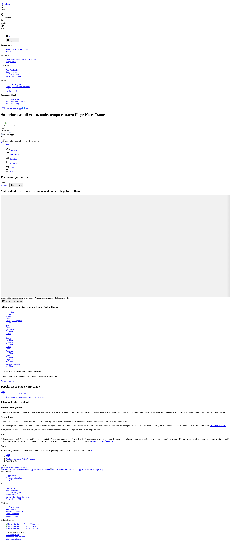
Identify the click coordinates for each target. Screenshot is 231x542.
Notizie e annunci (12, 89)
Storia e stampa (11, 72)
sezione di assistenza (218, 426)
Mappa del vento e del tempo (17, 49)
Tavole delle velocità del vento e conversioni (22, 60)
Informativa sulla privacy (15, 101)
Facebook (28, 109)
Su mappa (6, 144)
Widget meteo (11, 62)
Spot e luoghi (11, 51)
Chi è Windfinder (12, 74)
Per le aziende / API (13, 76)
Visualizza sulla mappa (13, 109)
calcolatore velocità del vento (102, 441)
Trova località (9, 382)
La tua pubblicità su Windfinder (18, 87)
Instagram (35, 526)
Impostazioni (14, 41)
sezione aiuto (95, 451)
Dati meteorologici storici (15, 84)
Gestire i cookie (12, 91)
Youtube (34, 528)
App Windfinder (12, 70)
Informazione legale (13, 103)
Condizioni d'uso (12, 99)
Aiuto (11, 37)
